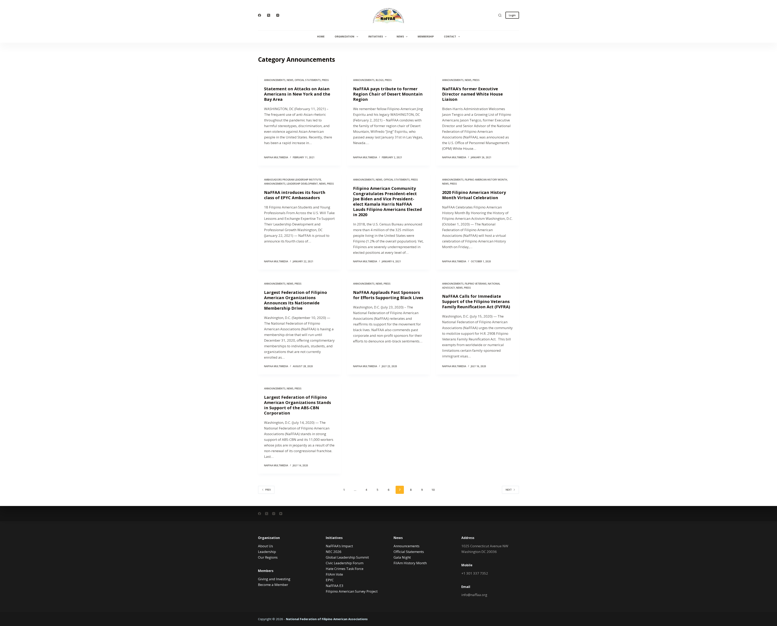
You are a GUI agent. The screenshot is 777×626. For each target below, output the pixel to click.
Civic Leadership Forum (344, 563)
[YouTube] (280, 513)
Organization (344, 36)
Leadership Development (302, 183)
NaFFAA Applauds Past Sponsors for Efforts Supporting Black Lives (388, 295)
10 (433, 490)
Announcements (275, 80)
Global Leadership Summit (347, 557)
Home (321, 36)
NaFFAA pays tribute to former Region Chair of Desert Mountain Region (388, 94)
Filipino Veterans (476, 283)
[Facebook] (259, 15)
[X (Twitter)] (268, 15)
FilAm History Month (410, 563)
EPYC (330, 580)
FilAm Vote (334, 574)
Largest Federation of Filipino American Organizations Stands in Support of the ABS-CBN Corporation (297, 405)
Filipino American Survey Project (352, 591)
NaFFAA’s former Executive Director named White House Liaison (472, 94)
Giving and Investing (274, 579)
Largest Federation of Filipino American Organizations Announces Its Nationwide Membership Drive (295, 300)
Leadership (267, 551)
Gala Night (402, 557)
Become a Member (273, 584)
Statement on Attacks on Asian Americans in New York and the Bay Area (297, 94)
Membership (426, 36)
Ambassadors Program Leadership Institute (292, 179)
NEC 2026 (333, 551)
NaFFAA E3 (334, 585)
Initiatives (375, 36)
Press (325, 80)
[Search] (499, 15)
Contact (450, 36)
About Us (265, 546)
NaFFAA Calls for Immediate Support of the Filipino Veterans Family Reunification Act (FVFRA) (476, 301)
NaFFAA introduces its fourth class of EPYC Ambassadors (294, 195)
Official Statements (308, 80)
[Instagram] (277, 15)
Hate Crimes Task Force (344, 568)
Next (509, 489)
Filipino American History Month (486, 179)
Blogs (380, 80)
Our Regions (268, 557)
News (400, 36)
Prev (268, 489)
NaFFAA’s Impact (339, 546)
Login (512, 15)
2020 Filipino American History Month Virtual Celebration (474, 195)
